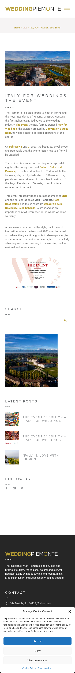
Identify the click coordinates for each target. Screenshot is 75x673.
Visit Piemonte (43, 199)
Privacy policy (44, 668)
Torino (57, 112)
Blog (25, 28)
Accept (37, 641)
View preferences (37, 660)
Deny (38, 650)
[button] (70, 611)
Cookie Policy (29, 668)
